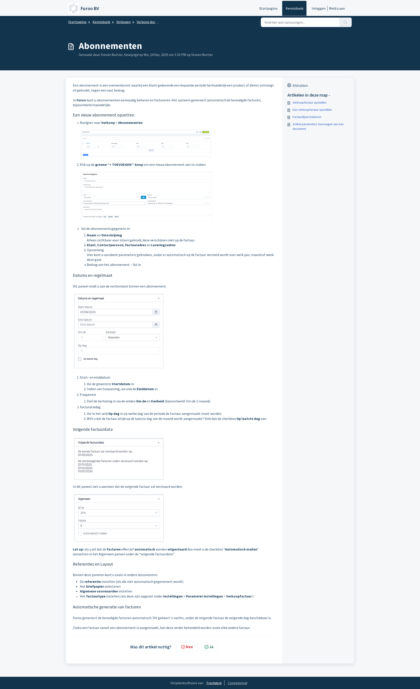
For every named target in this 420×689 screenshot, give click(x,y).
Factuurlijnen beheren (307, 117)
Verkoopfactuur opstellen (309, 102)
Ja (211, 646)
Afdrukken (300, 85)
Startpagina (268, 8)
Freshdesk (214, 683)
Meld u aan (337, 8)
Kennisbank (294, 8)
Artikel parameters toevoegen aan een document (318, 126)
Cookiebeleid (237, 683)
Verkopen (123, 22)
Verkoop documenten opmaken (160, 22)
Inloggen (319, 8)
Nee (189, 646)
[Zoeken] (345, 22)
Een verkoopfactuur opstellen (312, 110)
